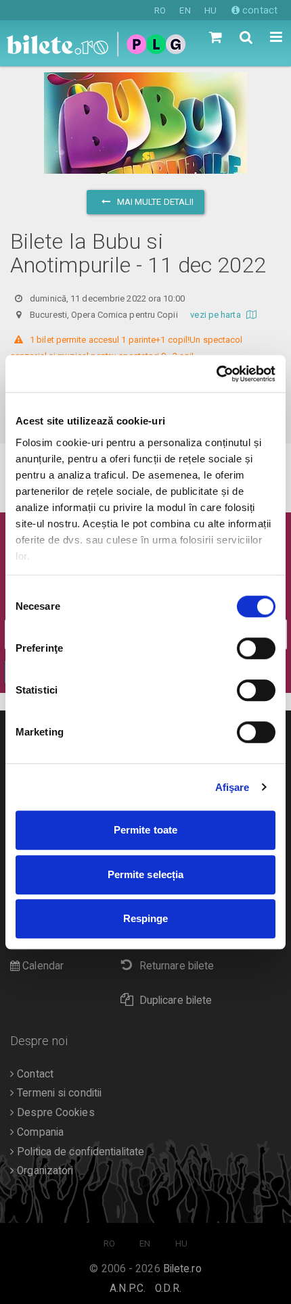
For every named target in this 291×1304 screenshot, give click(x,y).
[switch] (256, 648)
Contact (33, 1074)
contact (258, 10)
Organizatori (43, 1171)
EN (184, 10)
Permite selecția (146, 874)
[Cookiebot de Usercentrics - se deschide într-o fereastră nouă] (216, 374)
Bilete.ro (182, 1269)
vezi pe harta (216, 315)
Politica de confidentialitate (79, 1152)
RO (160, 10)
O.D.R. (168, 1288)
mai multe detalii (154, 202)
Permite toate (145, 830)
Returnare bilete (177, 966)
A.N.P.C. (128, 1288)
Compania (39, 1132)
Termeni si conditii (58, 1093)
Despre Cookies (54, 1113)
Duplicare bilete (175, 1000)
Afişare (232, 787)
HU (210, 10)
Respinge (146, 918)
